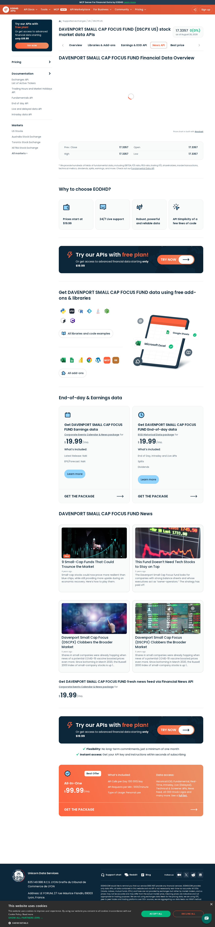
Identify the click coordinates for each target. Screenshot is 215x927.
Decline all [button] (188, 913)
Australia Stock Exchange (26, 136)
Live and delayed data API (27, 109)
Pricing (16, 62)
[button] (72, 917)
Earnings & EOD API (134, 45)
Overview (75, 45)
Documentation (22, 74)
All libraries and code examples (88, 333)
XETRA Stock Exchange (25, 147)
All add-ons (75, 373)
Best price (177, 45)
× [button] (211, 904)
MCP (60, 9)
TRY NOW (32, 45)
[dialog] (107, 914)
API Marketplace (80, 9)
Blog (148, 874)
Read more (28, 914)
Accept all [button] (156, 913)
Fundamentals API (22, 97)
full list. (183, 795)
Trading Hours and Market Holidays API (32, 90)
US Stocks (17, 131)
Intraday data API (22, 114)
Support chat (113, 874)
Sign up (205, 9)
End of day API (20, 103)
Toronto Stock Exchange (26, 142)
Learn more (130, 2)
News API (159, 45)
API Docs (29, 9)
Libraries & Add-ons (101, 45)
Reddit (133, 874)
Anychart (199, 131)
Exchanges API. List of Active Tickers (24, 81)
